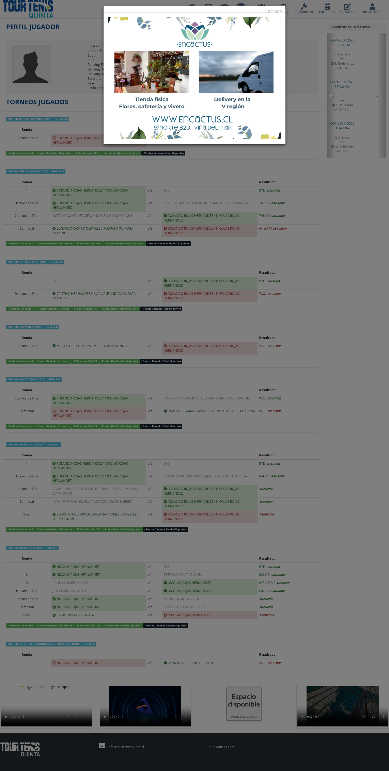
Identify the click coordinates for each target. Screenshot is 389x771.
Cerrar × (273, 11)
